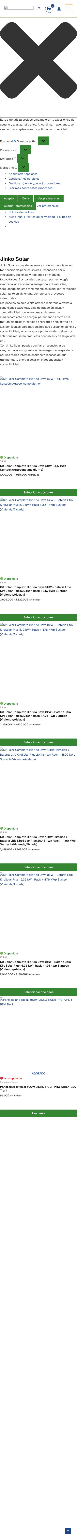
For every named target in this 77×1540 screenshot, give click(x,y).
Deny (25, 198)
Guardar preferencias (18, 206)
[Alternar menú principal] (69, 9)
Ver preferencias (49, 198)
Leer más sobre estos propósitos (31, 188)
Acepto (9, 198)
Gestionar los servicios (24, 178)
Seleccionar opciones (38, 492)
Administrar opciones (23, 174)
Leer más (38, 1113)
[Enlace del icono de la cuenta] (59, 9)
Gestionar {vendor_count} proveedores (34, 183)
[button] (38, 61)
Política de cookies (21, 212)
